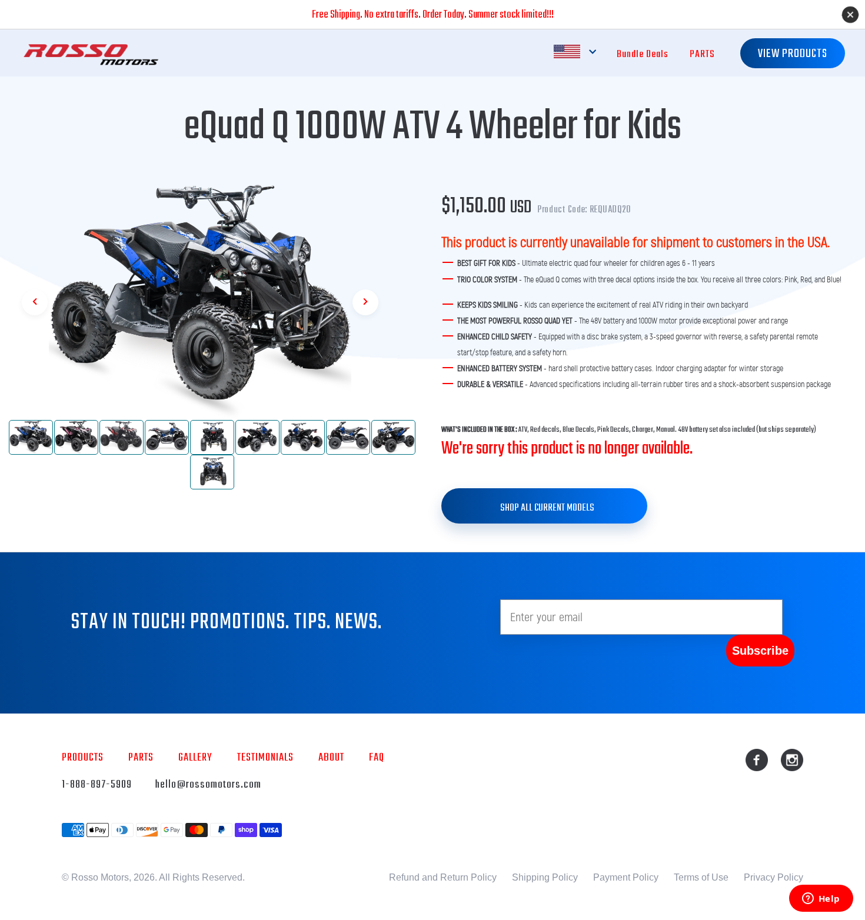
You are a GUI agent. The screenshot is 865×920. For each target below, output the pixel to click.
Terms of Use (701, 877)
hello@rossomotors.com (208, 785)
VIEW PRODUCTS (792, 54)
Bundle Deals (642, 54)
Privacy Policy (773, 877)
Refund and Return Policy (443, 877)
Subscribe (760, 650)
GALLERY (195, 757)
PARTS (702, 54)
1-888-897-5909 (97, 785)
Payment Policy (625, 877)
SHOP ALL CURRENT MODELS (547, 508)
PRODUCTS (83, 757)
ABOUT (331, 757)
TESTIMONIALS (265, 757)
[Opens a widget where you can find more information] (821, 899)
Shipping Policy (545, 877)
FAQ (376, 757)
